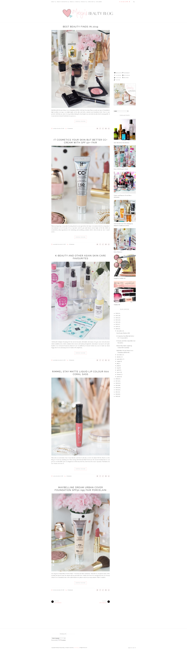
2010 (116, 396)
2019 (116, 328)
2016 (116, 383)
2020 (116, 326)
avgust (118, 361)
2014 (116, 387)
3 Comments (71, 360)
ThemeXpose (76, 647)
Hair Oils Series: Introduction (121, 142)
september (120, 359)
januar (118, 376)
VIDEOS (77, 1)
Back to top (131, 647)
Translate (63, 640)
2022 (116, 322)
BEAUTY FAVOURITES (62, 1)
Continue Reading (81, 121)
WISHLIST (83, 1)
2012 (116, 392)
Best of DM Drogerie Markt (121, 169)
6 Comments (70, 128)
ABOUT (53, 1)
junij (118, 365)
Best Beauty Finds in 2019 (80, 26)
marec (118, 372)
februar (119, 374)
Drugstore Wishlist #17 (120, 278)
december (119, 331)
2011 (116, 394)
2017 (116, 381)
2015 (116, 385)
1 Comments (68, 476)
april (118, 370)
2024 (116, 317)
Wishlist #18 (117, 304)
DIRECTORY (91, 1)
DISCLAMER (99, 1)
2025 (116, 315)
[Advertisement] (125, 48)
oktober (119, 357)
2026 (116, 313)
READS (71, 1)
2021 (116, 324)
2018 (116, 379)
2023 (116, 320)
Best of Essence (118, 252)
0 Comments (70, 590)
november (119, 354)
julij (118, 363)
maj (118, 368)
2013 (116, 389)
